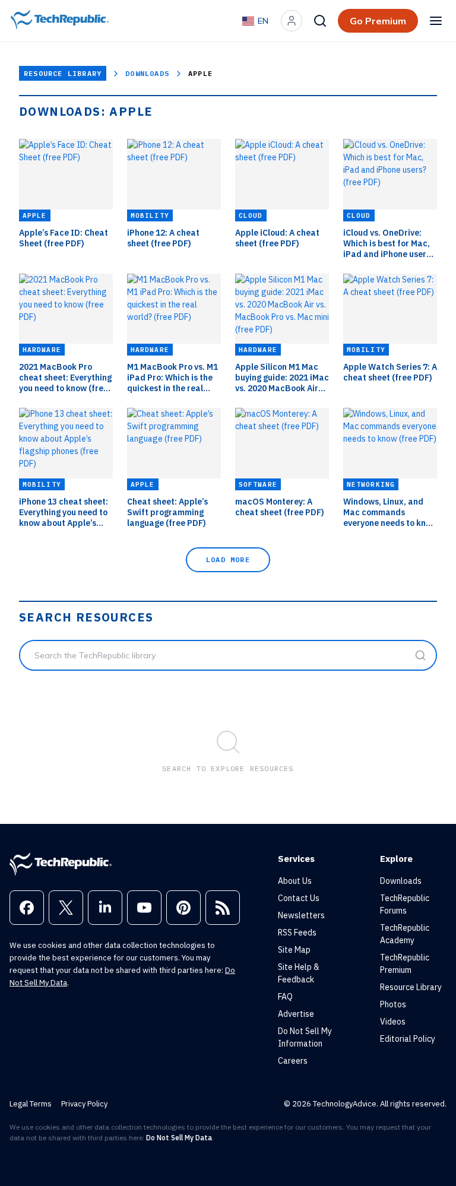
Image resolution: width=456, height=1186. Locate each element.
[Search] (320, 20)
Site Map (294, 949)
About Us (295, 881)
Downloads (147, 73)
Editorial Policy (407, 1038)
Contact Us (298, 898)
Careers (293, 1060)
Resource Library (63, 73)
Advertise (296, 1014)
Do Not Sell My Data (179, 1137)
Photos (393, 1004)
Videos (393, 1021)
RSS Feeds (297, 932)
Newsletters (301, 915)
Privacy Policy (84, 1104)
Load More (228, 559)
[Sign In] (291, 20)
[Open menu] (435, 20)
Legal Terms (31, 1104)
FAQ (285, 996)
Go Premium (378, 21)
